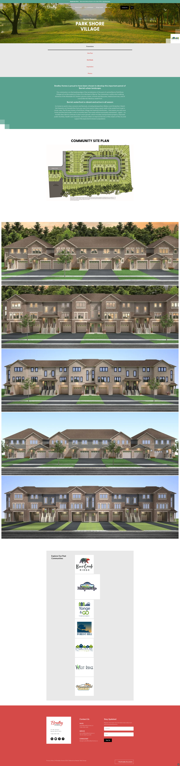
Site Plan (90, 53)
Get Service (109, 7)
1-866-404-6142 (55, 733)
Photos (90, 73)
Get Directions (106, 1)
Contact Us (124, 7)
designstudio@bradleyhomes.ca (89, 740)
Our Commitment (88, 7)
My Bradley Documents (125, 761)
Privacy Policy (50, 760)
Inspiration (90, 66)
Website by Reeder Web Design (77, 760)
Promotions (90, 46)
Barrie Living (78, 7)
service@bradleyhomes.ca (87, 733)
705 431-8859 (83, 735)
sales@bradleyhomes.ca (86, 725)
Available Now (68, 7)
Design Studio (99, 7)
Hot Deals (90, 60)
